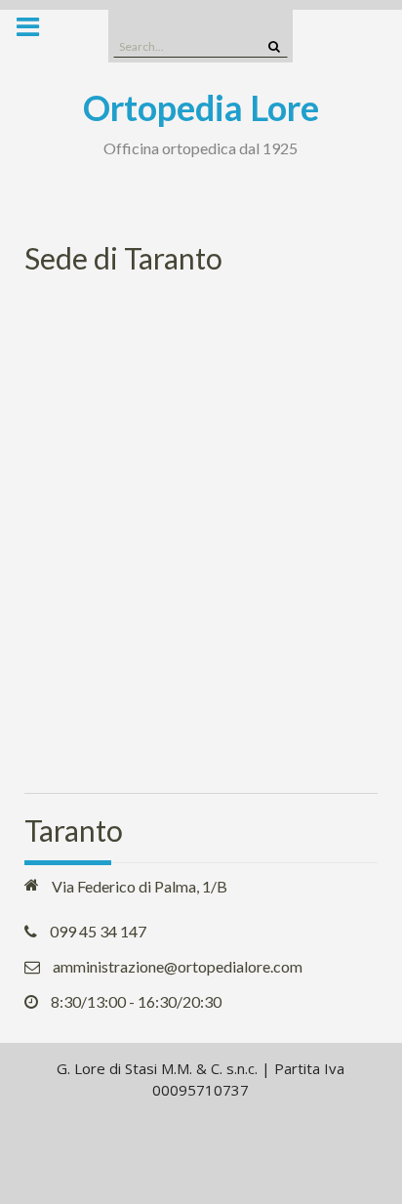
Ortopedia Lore (201, 107)
